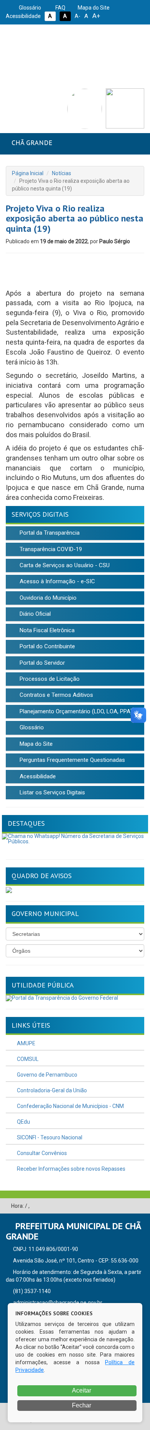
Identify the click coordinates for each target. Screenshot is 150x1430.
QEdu (23, 1122)
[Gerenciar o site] (138, 1206)
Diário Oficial (34, 613)
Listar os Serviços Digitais (51, 792)
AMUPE (25, 1043)
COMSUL (27, 1059)
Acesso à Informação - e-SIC (56, 581)
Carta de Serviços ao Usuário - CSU (64, 565)
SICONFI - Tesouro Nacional (49, 1137)
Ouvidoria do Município (47, 597)
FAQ (59, 8)
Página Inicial (27, 173)
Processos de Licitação (49, 678)
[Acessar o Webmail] (127, 1206)
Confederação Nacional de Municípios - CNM (70, 1106)
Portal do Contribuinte (46, 646)
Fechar (80, 1405)
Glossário (29, 8)
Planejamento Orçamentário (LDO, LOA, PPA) (75, 711)
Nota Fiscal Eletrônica (46, 630)
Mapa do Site (93, 8)
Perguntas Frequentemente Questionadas (71, 759)
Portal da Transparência (49, 532)
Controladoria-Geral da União (51, 1090)
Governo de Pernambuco (46, 1075)
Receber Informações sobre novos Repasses (70, 1169)
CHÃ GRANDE (32, 142)
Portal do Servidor (41, 662)
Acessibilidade (37, 776)
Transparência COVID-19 (50, 549)
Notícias (61, 173)
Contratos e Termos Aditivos (55, 694)
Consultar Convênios (41, 1153)
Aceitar (81, 1390)
